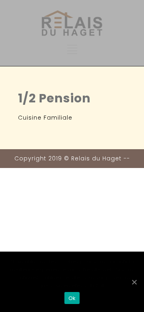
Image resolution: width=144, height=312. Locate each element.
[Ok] (134, 282)
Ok (72, 298)
